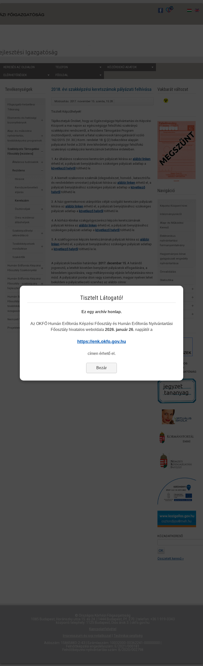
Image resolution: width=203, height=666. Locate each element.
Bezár (101, 368)
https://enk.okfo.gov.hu (101, 341)
